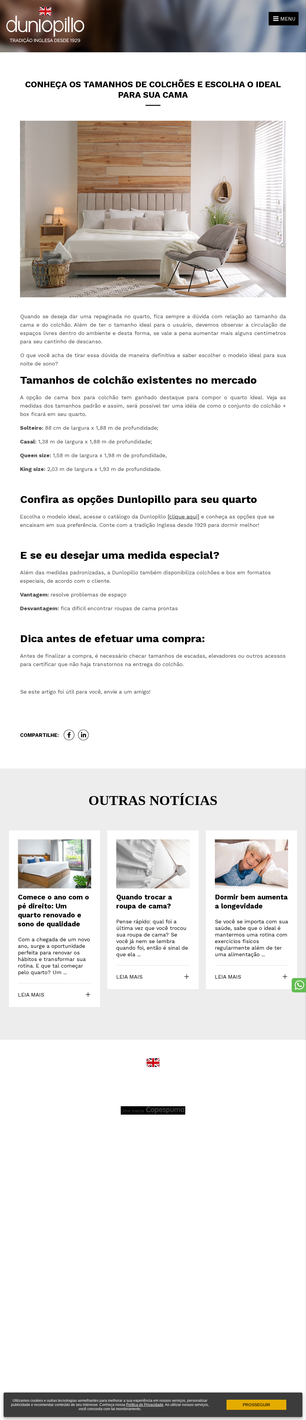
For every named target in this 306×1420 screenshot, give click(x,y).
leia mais (31, 994)
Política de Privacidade (144, 1405)
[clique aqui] (183, 516)
